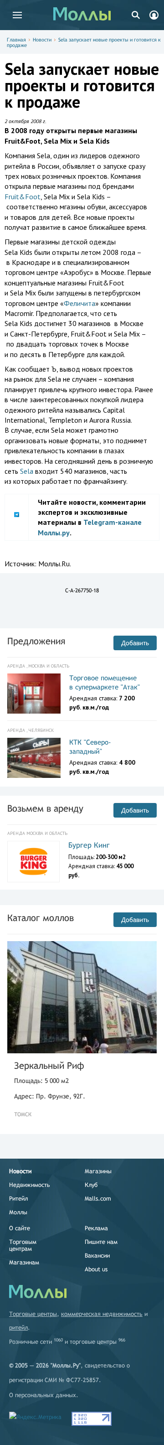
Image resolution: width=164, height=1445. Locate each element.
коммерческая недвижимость (102, 1313)
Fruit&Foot (23, 196)
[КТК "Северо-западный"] (34, 758)
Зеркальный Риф (49, 1065)
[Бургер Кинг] (33, 861)
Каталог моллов (40, 917)
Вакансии (97, 1255)
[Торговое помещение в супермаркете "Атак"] (34, 693)
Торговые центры (33, 1313)
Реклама (96, 1228)
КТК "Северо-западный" (90, 746)
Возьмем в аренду (45, 808)
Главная (16, 39)
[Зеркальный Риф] (82, 997)
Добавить (135, 643)
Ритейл (18, 1198)
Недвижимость (29, 1184)
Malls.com (98, 1198)
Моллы (18, 1212)
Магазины (98, 1171)
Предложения (36, 641)
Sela (26, 471)
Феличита (79, 303)
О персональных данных (42, 1395)
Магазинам (24, 1262)
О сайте (19, 1228)
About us (96, 1269)
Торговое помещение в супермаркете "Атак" (104, 682)
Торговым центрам (22, 1245)
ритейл (18, 1327)
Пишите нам (101, 1241)
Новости (42, 39)
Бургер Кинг (89, 845)
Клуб (91, 1184)
